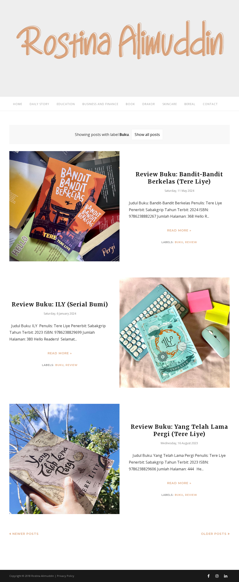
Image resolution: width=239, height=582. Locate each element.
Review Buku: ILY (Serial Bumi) (60, 304)
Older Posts (214, 534)
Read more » (179, 230)
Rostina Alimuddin (42, 576)
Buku (179, 242)
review (191, 242)
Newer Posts (25, 534)
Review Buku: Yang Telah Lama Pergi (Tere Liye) (179, 430)
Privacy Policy (65, 576)
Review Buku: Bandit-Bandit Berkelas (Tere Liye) (179, 178)
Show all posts (147, 134)
